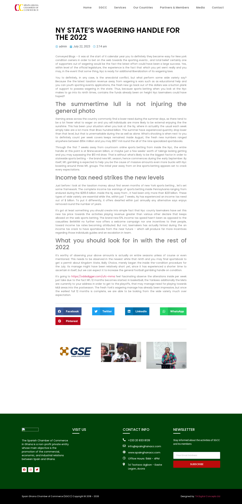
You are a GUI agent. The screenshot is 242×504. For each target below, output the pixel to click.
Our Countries (143, 7)
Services (120, 7)
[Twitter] (37, 469)
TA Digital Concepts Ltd (207, 496)
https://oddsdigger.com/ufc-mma (93, 276)
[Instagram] (30, 469)
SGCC (103, 7)
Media (200, 7)
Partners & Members (174, 7)
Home (87, 7)
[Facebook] (24, 469)
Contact (218, 7)
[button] (68, 311)
